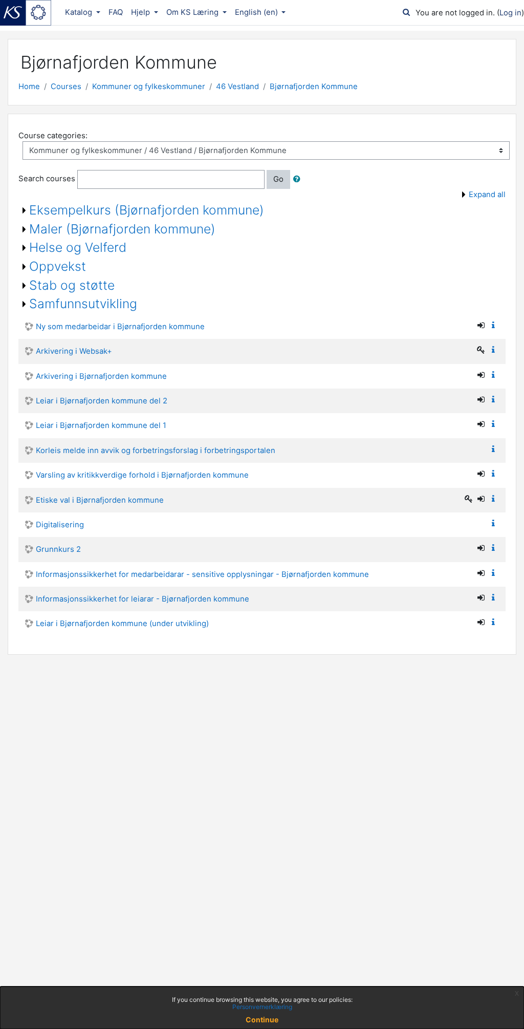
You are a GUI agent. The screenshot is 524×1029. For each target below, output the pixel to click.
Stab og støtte (72, 285)
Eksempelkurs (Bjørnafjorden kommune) (146, 210)
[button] (298, 179)
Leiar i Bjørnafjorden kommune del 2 (101, 400)
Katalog (79, 12)
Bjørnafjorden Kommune (314, 86)
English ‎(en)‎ (257, 12)
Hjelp (141, 12)
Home (29, 86)
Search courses (46, 179)
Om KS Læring (193, 12)
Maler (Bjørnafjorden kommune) (122, 229)
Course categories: (53, 135)
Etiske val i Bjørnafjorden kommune (100, 500)
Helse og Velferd (77, 247)
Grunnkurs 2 (58, 549)
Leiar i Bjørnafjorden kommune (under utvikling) (122, 623)
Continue (262, 1019)
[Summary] (495, 325)
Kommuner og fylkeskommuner (148, 86)
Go (278, 179)
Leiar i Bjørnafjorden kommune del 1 (101, 425)
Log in (510, 12)
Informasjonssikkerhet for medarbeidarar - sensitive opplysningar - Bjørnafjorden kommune (202, 574)
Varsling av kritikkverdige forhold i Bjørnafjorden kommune (142, 475)
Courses (66, 86)
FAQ (115, 12)
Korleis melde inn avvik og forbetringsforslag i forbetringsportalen (155, 450)
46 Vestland (237, 86)
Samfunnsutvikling (83, 303)
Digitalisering (60, 524)
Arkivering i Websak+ (74, 351)
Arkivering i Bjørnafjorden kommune (101, 376)
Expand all (487, 194)
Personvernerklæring (262, 1007)
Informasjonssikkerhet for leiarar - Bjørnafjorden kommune (142, 599)
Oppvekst (57, 266)
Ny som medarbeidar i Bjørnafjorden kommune (120, 326)
